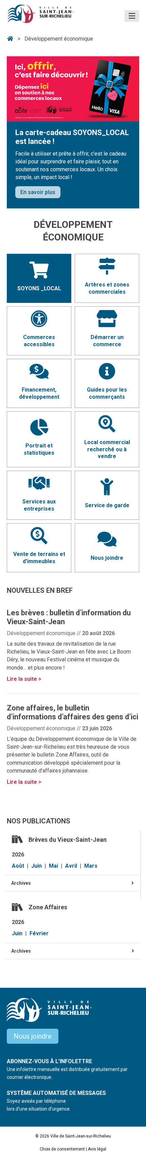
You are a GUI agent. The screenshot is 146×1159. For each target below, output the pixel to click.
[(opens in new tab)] (73, 88)
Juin (36, 866)
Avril (71, 866)
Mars (90, 866)
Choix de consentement (62, 1149)
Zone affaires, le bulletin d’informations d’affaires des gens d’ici (72, 712)
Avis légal (97, 1149)
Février (39, 933)
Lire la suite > (24, 679)
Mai (53, 866)
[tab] (73, 883)
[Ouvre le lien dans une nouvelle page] (106, 270)
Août (18, 866)
